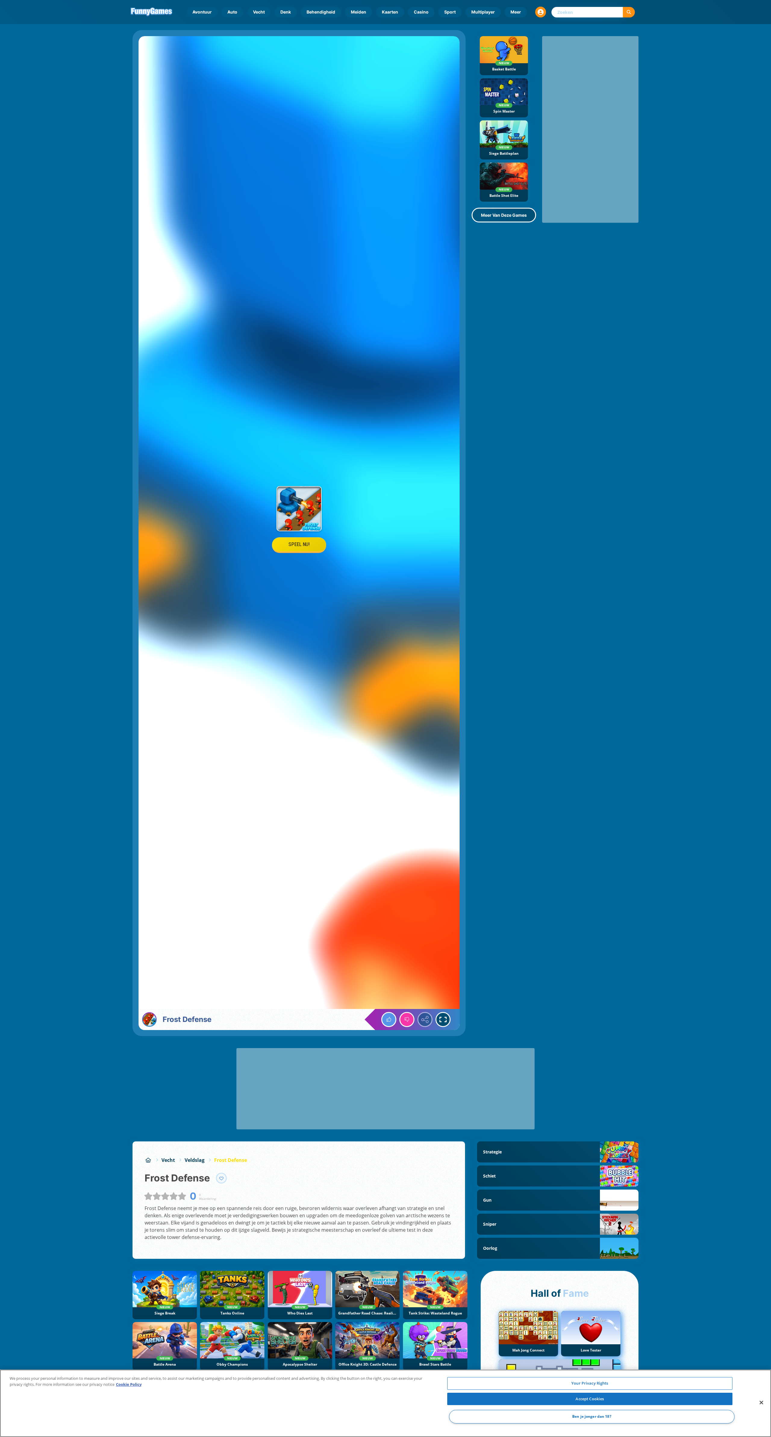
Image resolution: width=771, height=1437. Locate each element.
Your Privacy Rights (589, 1383)
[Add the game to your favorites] (221, 1178)
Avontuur (202, 11)
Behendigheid (321, 11)
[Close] (761, 1402)
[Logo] (151, 12)
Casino (421, 11)
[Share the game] (424, 1019)
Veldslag (194, 1160)
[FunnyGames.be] (148, 1160)
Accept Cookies (590, 1398)
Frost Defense (230, 1160)
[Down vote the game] (406, 1019)
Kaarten (390, 11)
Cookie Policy (129, 1384)
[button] (540, 12)
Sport (450, 11)
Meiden (358, 11)
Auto (232, 11)
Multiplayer (483, 11)
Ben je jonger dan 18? (591, 1416)
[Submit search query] (629, 12)
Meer (515, 11)
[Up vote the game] (388, 1019)
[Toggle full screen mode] (443, 1019)
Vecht (259, 11)
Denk (285, 11)
